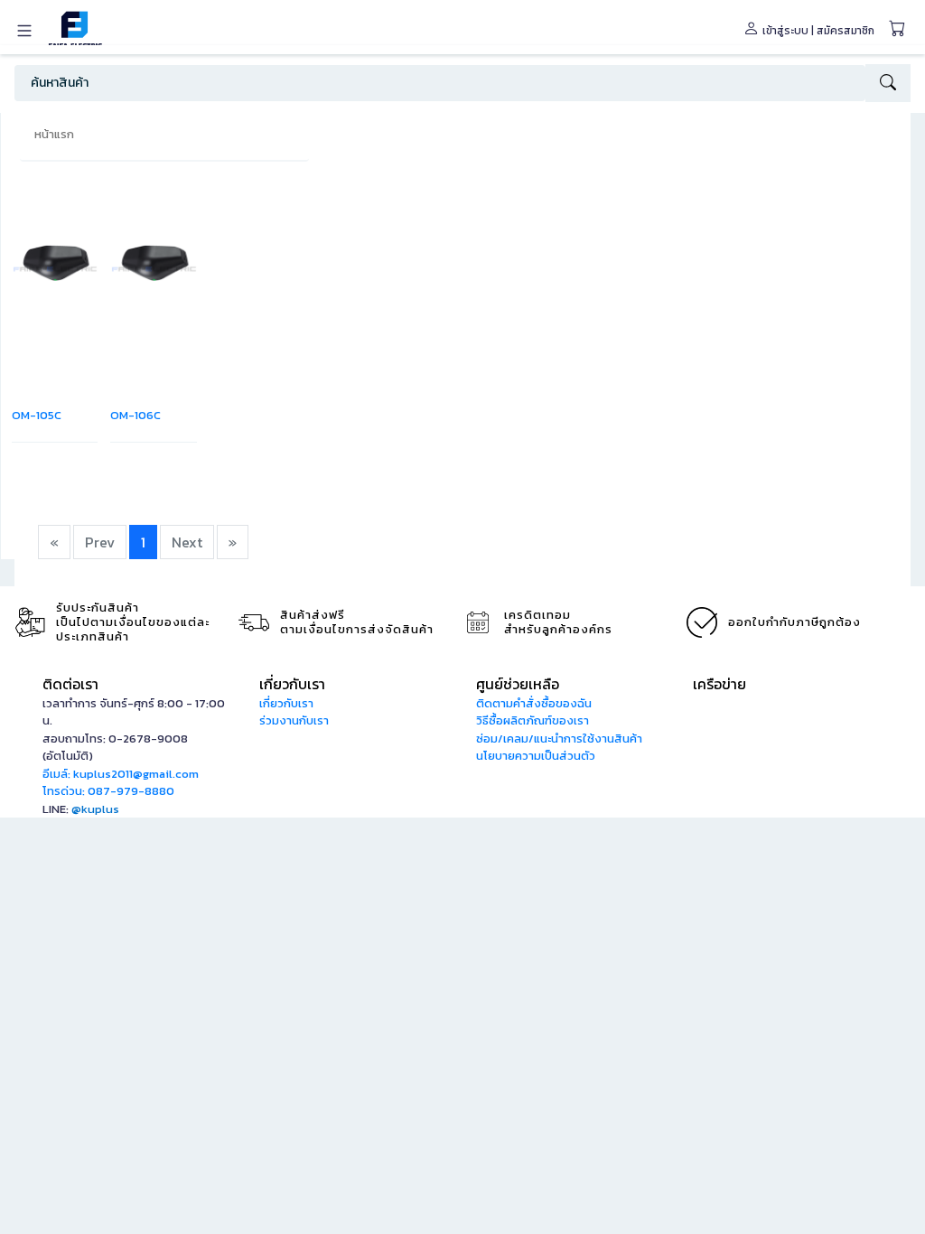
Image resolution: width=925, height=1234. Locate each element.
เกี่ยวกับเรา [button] (292, 684)
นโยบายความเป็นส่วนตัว (535, 755)
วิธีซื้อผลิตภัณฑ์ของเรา (532, 720)
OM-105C (36, 415)
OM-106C (135, 415)
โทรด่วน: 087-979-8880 (108, 790)
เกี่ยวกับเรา (286, 703)
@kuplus (95, 809)
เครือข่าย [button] (719, 684)
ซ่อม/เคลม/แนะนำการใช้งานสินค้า (559, 738)
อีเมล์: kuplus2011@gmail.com (120, 773)
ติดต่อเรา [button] (70, 684)
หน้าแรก (54, 134)
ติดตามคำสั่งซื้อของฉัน (534, 703)
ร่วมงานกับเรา (294, 720)
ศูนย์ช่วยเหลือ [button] (517, 684)
